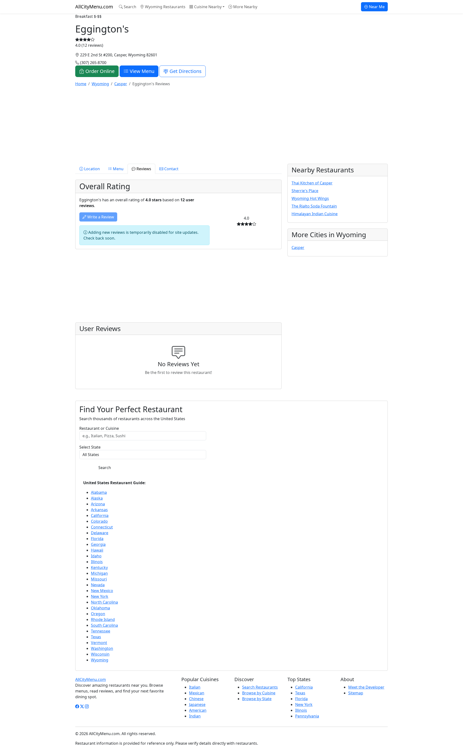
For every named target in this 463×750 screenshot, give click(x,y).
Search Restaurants (260, 687)
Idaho (96, 556)
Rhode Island (103, 619)
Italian (194, 687)
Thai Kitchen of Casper (312, 183)
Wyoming (99, 660)
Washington (102, 648)
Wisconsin (100, 654)
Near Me (376, 6)
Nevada (98, 584)
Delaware (99, 532)
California (100, 515)
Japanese (197, 704)
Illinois (97, 561)
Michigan (99, 573)
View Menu (141, 71)
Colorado (99, 521)
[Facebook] (77, 706)
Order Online (99, 71)
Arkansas (99, 509)
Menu (117, 168)
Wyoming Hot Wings (310, 198)
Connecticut (102, 527)
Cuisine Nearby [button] (207, 6)
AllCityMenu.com (94, 6)
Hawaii (97, 550)
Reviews (143, 168)
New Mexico (102, 590)
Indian (195, 716)
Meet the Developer (366, 687)
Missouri (99, 579)
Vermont (99, 642)
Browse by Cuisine (258, 693)
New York (99, 596)
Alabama (99, 492)
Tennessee (100, 631)
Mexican (196, 693)
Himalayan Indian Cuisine (315, 213)
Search (129, 6)
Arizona (98, 504)
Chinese (196, 698)
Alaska (97, 498)
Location (91, 168)
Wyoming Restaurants (164, 6)
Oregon (98, 613)
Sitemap (355, 693)
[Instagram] (87, 706)
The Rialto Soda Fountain (314, 206)
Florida (97, 538)
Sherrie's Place (305, 190)
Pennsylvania (307, 716)
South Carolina (104, 625)
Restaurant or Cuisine (99, 428)
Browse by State (257, 698)
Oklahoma (100, 608)
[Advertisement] (220, 124)
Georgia (98, 544)
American (197, 710)
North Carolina (104, 602)
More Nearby (244, 6)
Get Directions (185, 71)
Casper (298, 247)
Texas (96, 636)
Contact (170, 168)
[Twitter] (82, 706)
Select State (90, 447)
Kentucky (99, 567)
